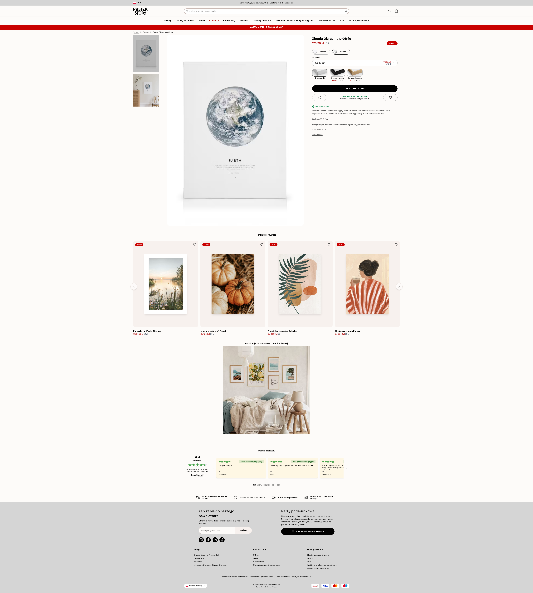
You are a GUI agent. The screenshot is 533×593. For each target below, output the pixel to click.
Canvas (146, 32)
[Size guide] (319, 97)
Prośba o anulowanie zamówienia (322, 565)
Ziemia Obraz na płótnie (163, 32)
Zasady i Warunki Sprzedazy (234, 576)
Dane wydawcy (283, 576)
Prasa (255, 558)
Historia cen (317, 134)
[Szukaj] (346, 11)
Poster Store (272, 585)
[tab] (390, 11)
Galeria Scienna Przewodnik (206, 555)
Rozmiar (316, 57)
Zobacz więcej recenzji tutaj (266, 485)
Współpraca (258, 561)
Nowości (198, 561)
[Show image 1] (146, 53)
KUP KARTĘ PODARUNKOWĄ (310, 531)
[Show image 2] (146, 90)
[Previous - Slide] (310, 75)
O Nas (256, 555)
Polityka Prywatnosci (301, 576)
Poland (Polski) (195, 586)
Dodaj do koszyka (355, 88)
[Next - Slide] (400, 75)
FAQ (309, 561)
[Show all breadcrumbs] (136, 32)
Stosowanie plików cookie (261, 576)
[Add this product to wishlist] (390, 97)
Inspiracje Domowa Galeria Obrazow (210, 565)
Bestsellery (199, 558)
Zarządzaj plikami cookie (318, 568)
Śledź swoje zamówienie (318, 555)
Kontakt (310, 558)
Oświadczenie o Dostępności (266, 565)
